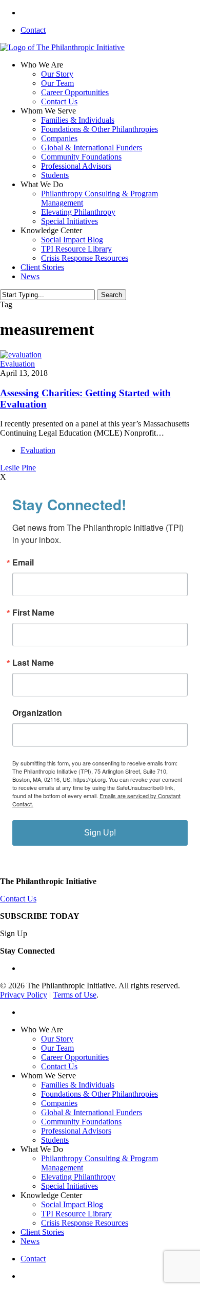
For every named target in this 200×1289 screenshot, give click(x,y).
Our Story (57, 1038)
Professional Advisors (76, 1130)
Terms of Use (74, 994)
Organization (37, 713)
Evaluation (17, 363)
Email (23, 562)
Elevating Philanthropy (78, 1176)
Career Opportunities (75, 1057)
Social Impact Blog (72, 1204)
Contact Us (18, 898)
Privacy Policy (23, 994)
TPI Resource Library (76, 1213)
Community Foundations (81, 1121)
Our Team (57, 1048)
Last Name (33, 663)
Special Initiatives (69, 1186)
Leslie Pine (18, 467)
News (30, 1241)
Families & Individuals (77, 1084)
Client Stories (42, 1232)
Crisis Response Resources (84, 1222)
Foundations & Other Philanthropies (99, 1094)
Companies (59, 1103)
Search (111, 295)
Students (55, 1140)
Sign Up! (100, 832)
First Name (33, 612)
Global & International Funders (91, 1112)
